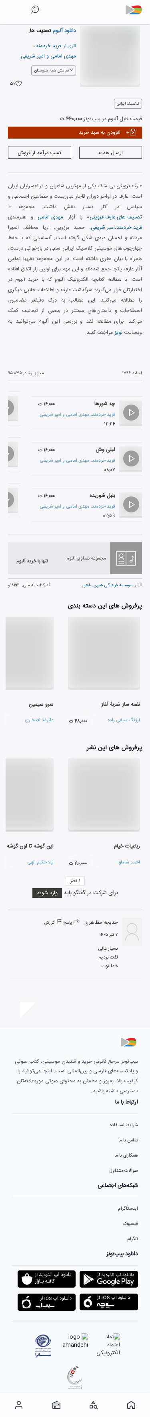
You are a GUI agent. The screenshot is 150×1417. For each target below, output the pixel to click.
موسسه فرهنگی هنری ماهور (107, 585)
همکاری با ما (126, 1155)
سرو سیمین (41, 704)
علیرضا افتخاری (39, 720)
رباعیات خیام (127, 846)
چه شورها (104, 403)
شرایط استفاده (124, 1125)
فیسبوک (130, 1224)
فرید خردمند (48, 46)
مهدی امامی (63, 56)
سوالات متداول (123, 1171)
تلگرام (132, 1239)
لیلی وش (105, 449)
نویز (118, 332)
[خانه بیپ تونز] (131, 1405)
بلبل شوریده (102, 495)
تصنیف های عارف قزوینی (116, 217)
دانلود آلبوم (63, 30)
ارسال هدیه (110, 153)
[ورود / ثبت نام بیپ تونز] (19, 1405)
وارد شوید (47, 893)
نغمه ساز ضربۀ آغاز (120, 704)
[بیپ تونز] (137, 10)
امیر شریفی (33, 56)
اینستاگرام (128, 1209)
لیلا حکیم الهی (40, 862)
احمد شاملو (129, 862)
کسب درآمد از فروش (40, 153)
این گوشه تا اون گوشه (30, 846)
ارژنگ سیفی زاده (124, 720)
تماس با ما (128, 1140)
